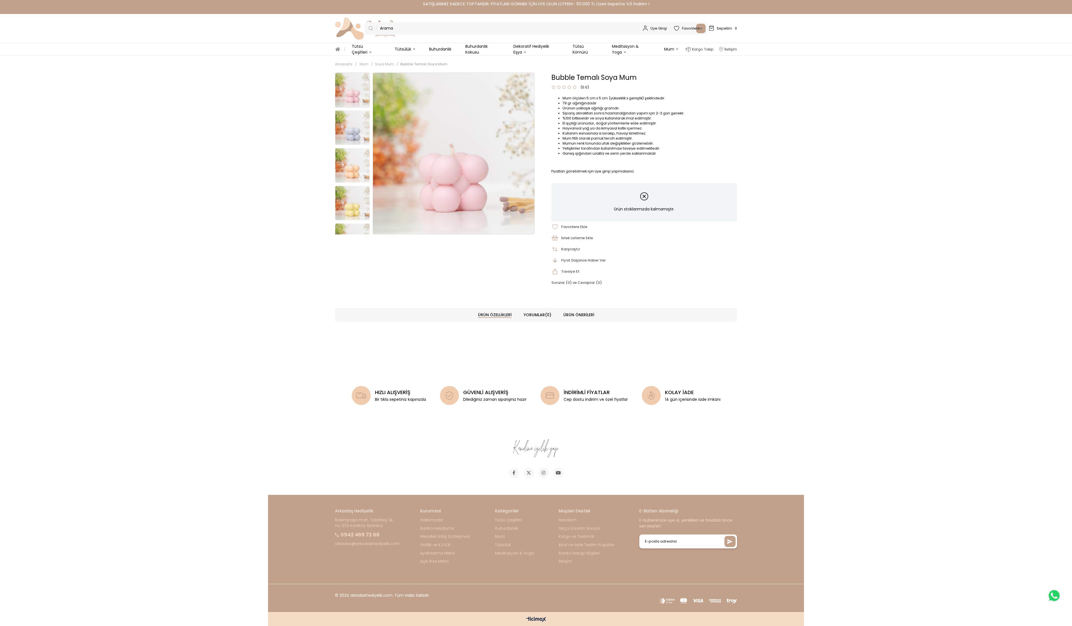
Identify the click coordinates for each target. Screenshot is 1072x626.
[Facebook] (514, 472)
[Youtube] (558, 472)
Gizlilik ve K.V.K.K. (435, 545)
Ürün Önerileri (578, 315)
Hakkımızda (431, 520)
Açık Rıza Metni (434, 561)
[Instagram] (543, 472)
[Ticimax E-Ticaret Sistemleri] (536, 620)
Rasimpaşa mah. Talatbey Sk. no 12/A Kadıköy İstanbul (364, 522)
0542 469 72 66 (360, 534)
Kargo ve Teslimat (576, 536)
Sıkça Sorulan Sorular (579, 528)
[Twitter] (528, 472)
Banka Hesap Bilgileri (579, 553)
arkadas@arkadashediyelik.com (367, 543)
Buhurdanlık (506, 528)
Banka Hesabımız (437, 528)
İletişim (565, 561)
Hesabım (567, 520)
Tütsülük (503, 545)
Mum (500, 536)
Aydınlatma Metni (437, 553)
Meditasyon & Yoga (514, 553)
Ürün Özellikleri (495, 315)
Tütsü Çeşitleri (508, 520)
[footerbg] (536, 448)
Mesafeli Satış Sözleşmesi (445, 536)
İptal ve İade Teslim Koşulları (586, 545)
